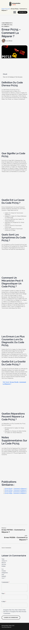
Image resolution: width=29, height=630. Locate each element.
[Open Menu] (14, 12)
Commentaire (5, 582)
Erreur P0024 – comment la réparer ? (16, 490)
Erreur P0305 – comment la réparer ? (16, 493)
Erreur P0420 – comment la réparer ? (16, 488)
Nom (3, 593)
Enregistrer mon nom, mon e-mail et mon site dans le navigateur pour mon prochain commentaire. (14, 611)
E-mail (4, 601)
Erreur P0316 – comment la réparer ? (16, 491)
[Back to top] (25, 626)
